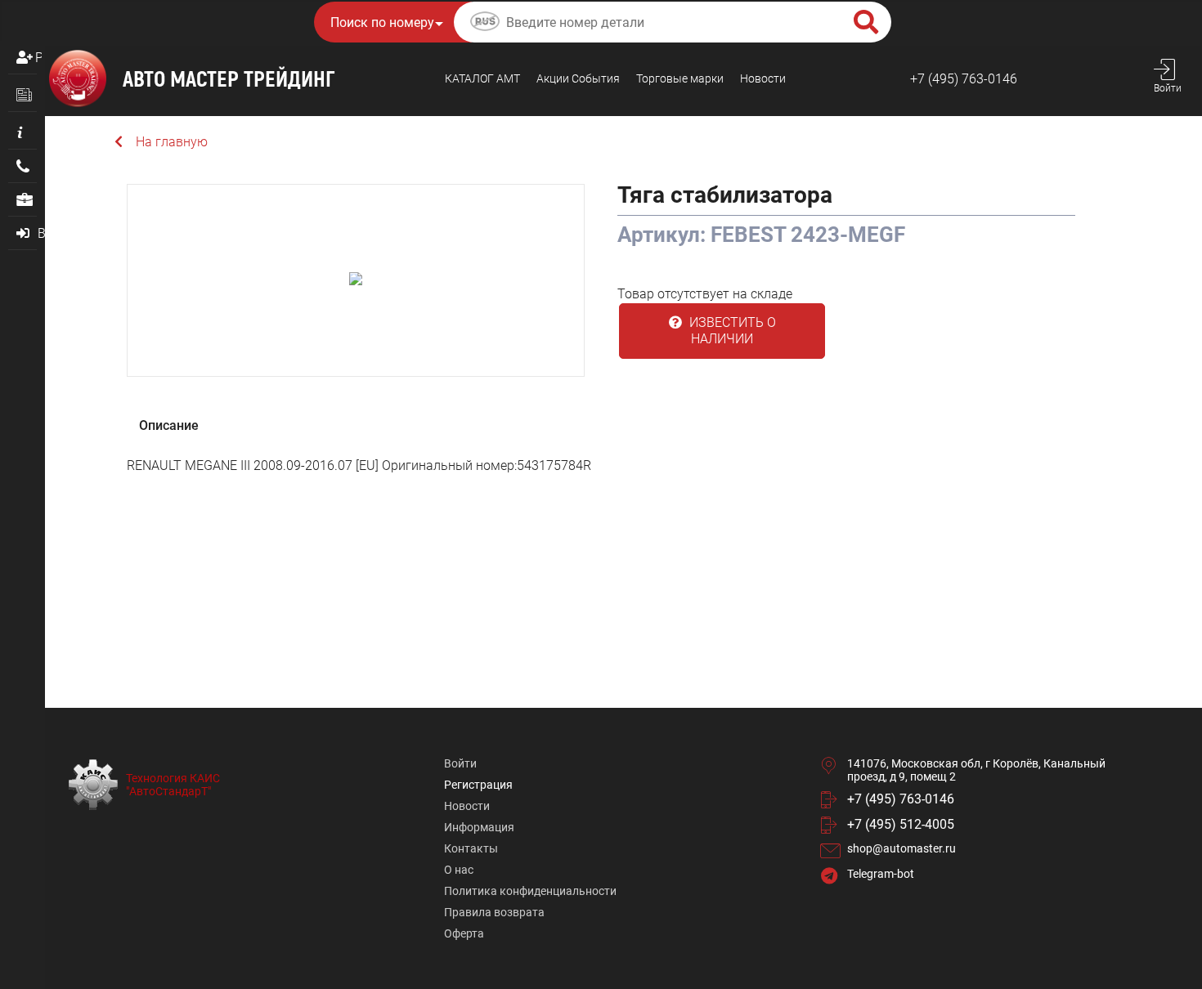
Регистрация (38, 57)
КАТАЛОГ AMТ (482, 78)
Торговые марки (680, 78)
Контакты (471, 848)
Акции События (578, 78)
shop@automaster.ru (901, 848)
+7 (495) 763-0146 (963, 79)
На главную (172, 142)
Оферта (464, 933)
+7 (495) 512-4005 (900, 824)
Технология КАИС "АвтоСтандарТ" (173, 785)
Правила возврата (494, 912)
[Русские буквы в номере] (485, 24)
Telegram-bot (880, 873)
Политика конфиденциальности (530, 890)
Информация (479, 827)
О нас (458, 869)
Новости (763, 78)
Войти (460, 763)
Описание (169, 425)
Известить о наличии (731, 331)
